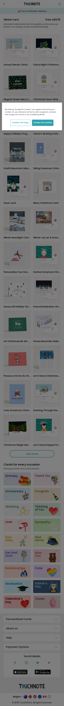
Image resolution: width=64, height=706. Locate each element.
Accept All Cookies (43, 122)
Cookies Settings (20, 122)
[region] (32, 116)
